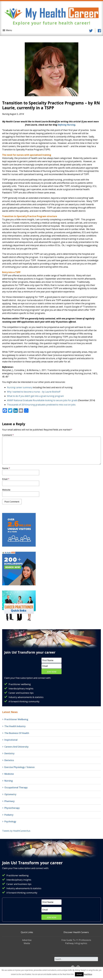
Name (6, 468)
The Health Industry (15, 726)
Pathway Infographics (76, 943)
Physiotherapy (12, 807)
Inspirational (10, 739)
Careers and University (16, 746)
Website (6, 489)
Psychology (10, 821)
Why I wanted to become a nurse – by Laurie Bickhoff (33, 391)
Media (27, 943)
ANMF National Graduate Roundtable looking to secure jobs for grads (42, 400)
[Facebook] (99, 31)
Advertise (27, 940)
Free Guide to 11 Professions (76, 940)
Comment (8, 435)
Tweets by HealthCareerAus (16, 830)
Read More (88, 974)
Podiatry (8, 814)
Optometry (10, 794)
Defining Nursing (66, 124)
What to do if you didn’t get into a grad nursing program (35, 396)
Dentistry (9, 753)
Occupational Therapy (16, 787)
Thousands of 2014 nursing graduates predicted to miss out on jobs (41, 404)
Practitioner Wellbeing (16, 719)
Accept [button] (79, 974)
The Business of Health (16, 733)
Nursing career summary (19, 387)
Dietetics (9, 760)
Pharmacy (9, 801)
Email (5, 479)
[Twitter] (91, 31)
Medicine (9, 773)
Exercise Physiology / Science (19, 767)
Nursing (5, 113)
